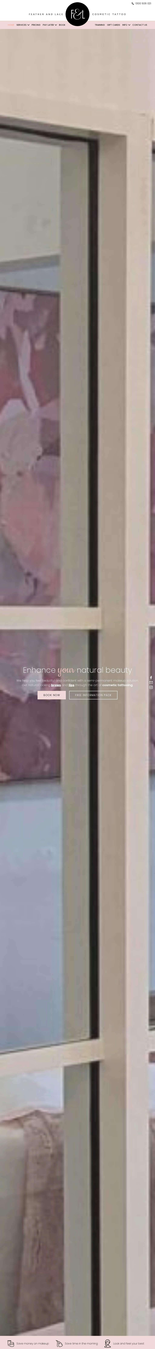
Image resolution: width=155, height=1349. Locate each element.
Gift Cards (113, 24)
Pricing (36, 24)
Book (62, 24)
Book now (51, 695)
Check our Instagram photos (151, 687)
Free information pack (93, 695)
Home (11, 24)
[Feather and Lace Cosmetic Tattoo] (77, 14)
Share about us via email (151, 682)
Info (124, 24)
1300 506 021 (143, 3)
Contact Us (139, 24)
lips (71, 685)
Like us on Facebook (151, 677)
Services (21, 24)
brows (56, 685)
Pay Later (48, 24)
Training (100, 24)
